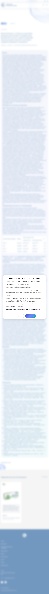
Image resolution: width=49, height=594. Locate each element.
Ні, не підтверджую (18, 315)
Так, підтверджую (31, 315)
